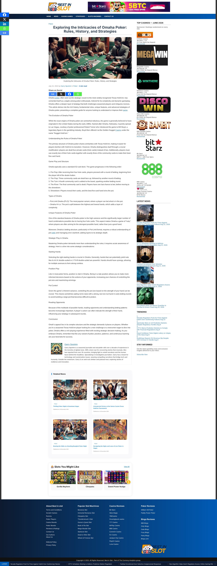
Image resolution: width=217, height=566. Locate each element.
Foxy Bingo (145, 532)
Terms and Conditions (54, 510)
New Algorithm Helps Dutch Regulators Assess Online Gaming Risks (191, 564)
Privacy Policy (51, 545)
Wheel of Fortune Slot (85, 538)
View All (126, 467)
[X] (61, 94)
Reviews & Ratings (52, 528)
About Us (49, 537)
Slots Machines (94, 16)
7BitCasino (113, 516)
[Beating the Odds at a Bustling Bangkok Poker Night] (70, 430)
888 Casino (113, 528)
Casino (118, 130)
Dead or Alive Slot (84, 535)
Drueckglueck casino (116, 519)
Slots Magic (113, 513)
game (125, 110)
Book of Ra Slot (83, 525)
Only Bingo (145, 526)
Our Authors (50, 535)
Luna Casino (113, 544)
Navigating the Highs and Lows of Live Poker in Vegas (108, 447)
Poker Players (51, 519)
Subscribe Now (142, 354)
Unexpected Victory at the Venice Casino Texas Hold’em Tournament (108, 407)
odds (53, 233)
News (56, 16)
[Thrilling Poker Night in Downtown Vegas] (70, 391)
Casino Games (67, 16)
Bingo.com (145, 539)
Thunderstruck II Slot (85, 519)
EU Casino (113, 535)
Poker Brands (51, 525)
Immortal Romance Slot (86, 513)
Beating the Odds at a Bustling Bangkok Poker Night (70, 446)
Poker (51, 24)
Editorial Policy (51, 542)
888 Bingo (144, 523)
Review (139, 44)
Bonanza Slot (82, 510)
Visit (143, 44)
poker (57, 98)
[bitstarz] (129, 11)
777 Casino (113, 522)
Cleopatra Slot (83, 516)
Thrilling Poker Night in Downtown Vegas (66, 406)
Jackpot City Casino (116, 538)
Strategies (80, 16)
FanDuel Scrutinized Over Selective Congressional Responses (140, 564)
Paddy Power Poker (148, 513)
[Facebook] (69, 94)
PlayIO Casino (114, 541)
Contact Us (109, 16)
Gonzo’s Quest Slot (85, 522)
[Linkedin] (4, 24)
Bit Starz (112, 510)
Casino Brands (51, 522)
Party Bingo (145, 535)
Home (49, 16)
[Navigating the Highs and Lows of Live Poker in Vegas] (110, 430)
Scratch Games (51, 513)
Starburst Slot (82, 531)
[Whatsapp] (78, 94)
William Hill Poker (147, 510)
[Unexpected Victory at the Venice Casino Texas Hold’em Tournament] (110, 391)
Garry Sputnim (66, 86)
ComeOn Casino (115, 531)
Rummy (49, 516)
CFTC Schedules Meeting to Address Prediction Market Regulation (89, 564)
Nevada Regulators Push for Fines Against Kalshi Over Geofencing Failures (34, 564)
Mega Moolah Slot (84, 528)
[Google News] (53, 94)
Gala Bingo (145, 529)
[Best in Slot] (60, 12)
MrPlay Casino (114, 525)
